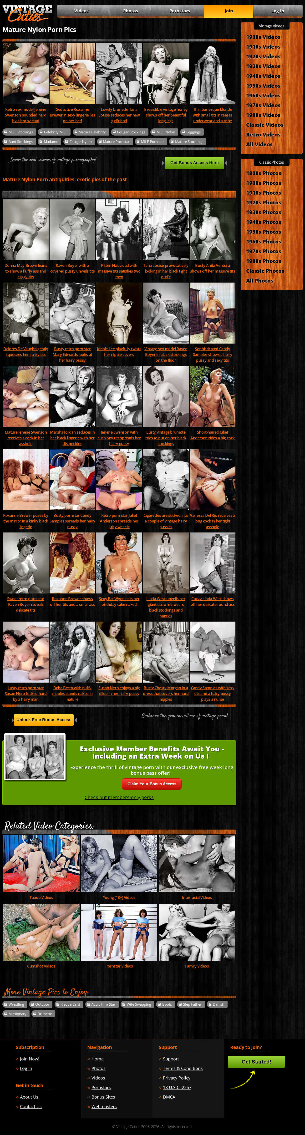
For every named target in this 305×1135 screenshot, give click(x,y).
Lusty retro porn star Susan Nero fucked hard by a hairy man (26, 693)
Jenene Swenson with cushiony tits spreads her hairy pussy (119, 438)
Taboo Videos (41, 897)
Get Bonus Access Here (194, 162)
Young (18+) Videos (119, 897)
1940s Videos (263, 75)
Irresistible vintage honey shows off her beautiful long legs (166, 115)
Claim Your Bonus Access (151, 784)
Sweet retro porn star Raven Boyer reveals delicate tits (25, 604)
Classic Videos (265, 124)
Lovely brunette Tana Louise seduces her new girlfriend (119, 115)
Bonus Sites (103, 1097)
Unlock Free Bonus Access (43, 719)
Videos (81, 11)
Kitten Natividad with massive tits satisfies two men (119, 271)
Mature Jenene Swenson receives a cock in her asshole (26, 438)
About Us (29, 1097)
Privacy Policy (176, 1078)
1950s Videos (263, 85)
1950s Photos (263, 231)
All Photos (259, 280)
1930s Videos (263, 66)
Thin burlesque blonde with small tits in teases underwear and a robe (212, 115)
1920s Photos (263, 202)
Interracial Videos (197, 897)
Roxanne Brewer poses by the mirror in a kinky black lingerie (25, 521)
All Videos (259, 144)
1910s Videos (263, 46)
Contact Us (31, 1106)
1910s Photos (263, 192)
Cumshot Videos (41, 966)
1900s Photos (263, 182)
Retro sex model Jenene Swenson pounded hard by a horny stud (25, 115)
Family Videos (197, 966)
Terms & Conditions (183, 1068)
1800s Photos (263, 173)
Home (98, 1059)
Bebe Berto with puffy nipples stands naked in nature (72, 693)
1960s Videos (263, 95)
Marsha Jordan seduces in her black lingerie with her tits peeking (72, 438)
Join (229, 11)
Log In (277, 11)
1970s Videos (263, 105)
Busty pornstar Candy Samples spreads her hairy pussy (72, 521)
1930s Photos (263, 212)
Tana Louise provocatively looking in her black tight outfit (165, 271)
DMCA (169, 1097)
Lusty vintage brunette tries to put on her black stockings (165, 438)
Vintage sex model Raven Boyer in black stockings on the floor (166, 354)
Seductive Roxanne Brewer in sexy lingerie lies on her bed (72, 115)
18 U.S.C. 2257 (177, 1087)
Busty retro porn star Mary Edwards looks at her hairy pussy (72, 354)
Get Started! (256, 1062)
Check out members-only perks (119, 797)
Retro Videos (263, 134)
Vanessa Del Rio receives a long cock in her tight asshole (212, 521)
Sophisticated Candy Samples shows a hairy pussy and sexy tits (212, 354)
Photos (130, 11)
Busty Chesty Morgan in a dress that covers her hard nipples (166, 693)
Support (171, 1059)
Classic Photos (265, 270)
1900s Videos (263, 36)
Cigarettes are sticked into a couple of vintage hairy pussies (165, 521)
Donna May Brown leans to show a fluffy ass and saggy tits (26, 271)
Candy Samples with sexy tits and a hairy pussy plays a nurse (212, 693)
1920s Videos (263, 56)
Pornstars (179, 11)
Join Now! (29, 1059)
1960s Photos (263, 241)
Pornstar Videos (119, 966)
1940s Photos (263, 221)
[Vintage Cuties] (27, 21)
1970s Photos (263, 251)
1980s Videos (263, 114)
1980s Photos (263, 260)
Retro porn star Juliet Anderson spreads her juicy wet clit (119, 521)
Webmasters (104, 1106)
